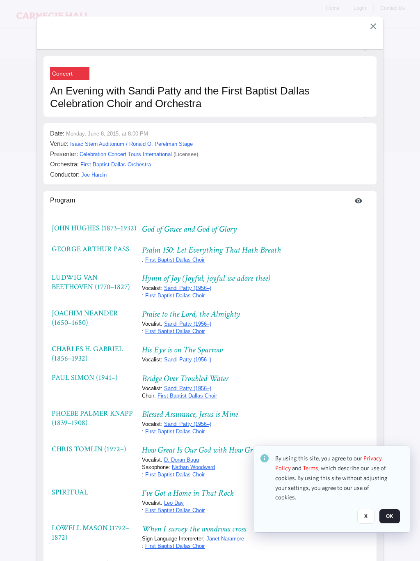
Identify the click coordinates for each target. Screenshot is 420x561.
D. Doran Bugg (181, 460)
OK (389, 516)
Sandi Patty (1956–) (187, 288)
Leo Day (174, 503)
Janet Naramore (225, 539)
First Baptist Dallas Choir (175, 260)
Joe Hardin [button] (94, 175)
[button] (373, 26)
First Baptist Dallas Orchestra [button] (115, 164)
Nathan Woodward (193, 467)
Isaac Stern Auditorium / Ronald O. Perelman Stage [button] (131, 144)
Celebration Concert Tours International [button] (126, 154)
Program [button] (62, 200)
